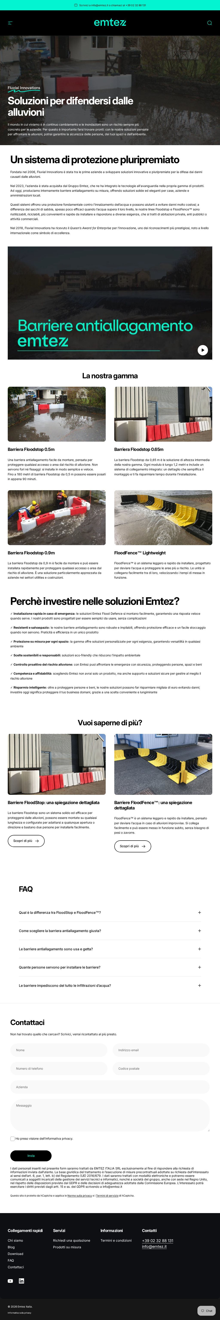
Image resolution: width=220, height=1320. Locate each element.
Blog (11, 1247)
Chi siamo (15, 1240)
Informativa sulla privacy (19, 1313)
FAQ (11, 1260)
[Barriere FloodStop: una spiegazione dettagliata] (57, 764)
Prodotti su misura (67, 1247)
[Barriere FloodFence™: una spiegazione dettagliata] (163, 764)
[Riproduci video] (110, 303)
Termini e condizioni (116, 1240)
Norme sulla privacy (79, 1195)
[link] (57, 414)
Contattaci (16, 1267)
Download (15, 1254)
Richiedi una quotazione (71, 1240)
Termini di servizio (107, 1195)
